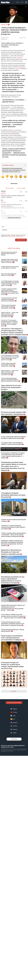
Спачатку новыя (10, 188)
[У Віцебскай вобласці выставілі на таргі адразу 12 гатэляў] (14, 268)
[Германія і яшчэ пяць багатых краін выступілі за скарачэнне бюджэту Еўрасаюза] (14, 261)
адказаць (3, 193)
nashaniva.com (4, 751)
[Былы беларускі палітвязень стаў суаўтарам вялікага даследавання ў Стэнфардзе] (14, 647)
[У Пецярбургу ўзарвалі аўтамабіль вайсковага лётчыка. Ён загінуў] (14, 504)
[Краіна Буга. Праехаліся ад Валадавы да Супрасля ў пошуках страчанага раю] (14, 561)
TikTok (14, 715)
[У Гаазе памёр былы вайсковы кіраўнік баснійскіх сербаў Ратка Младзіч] (14, 437)
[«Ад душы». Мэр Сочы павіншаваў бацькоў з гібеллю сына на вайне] (14, 443)
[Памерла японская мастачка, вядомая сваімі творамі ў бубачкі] (14, 254)
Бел (17, 2)
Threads (14, 732)
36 (11, 668)
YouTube (15, 712)
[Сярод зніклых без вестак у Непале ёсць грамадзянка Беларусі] (14, 396)
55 (8, 24)
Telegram (15, 709)
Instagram (15, 722)
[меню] (26, 2)
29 (5, 325)
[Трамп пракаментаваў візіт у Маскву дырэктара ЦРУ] (14, 630)
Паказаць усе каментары (14, 217)
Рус (25, 37)
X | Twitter (15, 726)
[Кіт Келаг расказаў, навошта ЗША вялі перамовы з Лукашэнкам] (14, 422)
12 (22, 536)
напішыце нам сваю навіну (14, 702)
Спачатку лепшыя (21, 188)
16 (8, 470)
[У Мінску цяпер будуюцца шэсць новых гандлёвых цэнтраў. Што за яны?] (14, 307)
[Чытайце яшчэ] (25, 165)
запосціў (17, 68)
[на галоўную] (5, 2)
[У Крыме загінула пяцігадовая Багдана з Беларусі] (14, 520)
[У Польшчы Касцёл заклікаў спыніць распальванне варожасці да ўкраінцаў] (14, 299)
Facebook (15, 729)
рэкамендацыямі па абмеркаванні (14, 236)
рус (22, 2)
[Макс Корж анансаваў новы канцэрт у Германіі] (14, 275)
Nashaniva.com (4, 39)
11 (24, 414)
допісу (15, 130)
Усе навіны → (14, 691)
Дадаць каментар (21, 239)
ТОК (14, 719)
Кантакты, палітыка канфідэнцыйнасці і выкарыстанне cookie (13, 746)
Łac (22, 37)
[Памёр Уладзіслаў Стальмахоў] (14, 448)
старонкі (18, 57)
